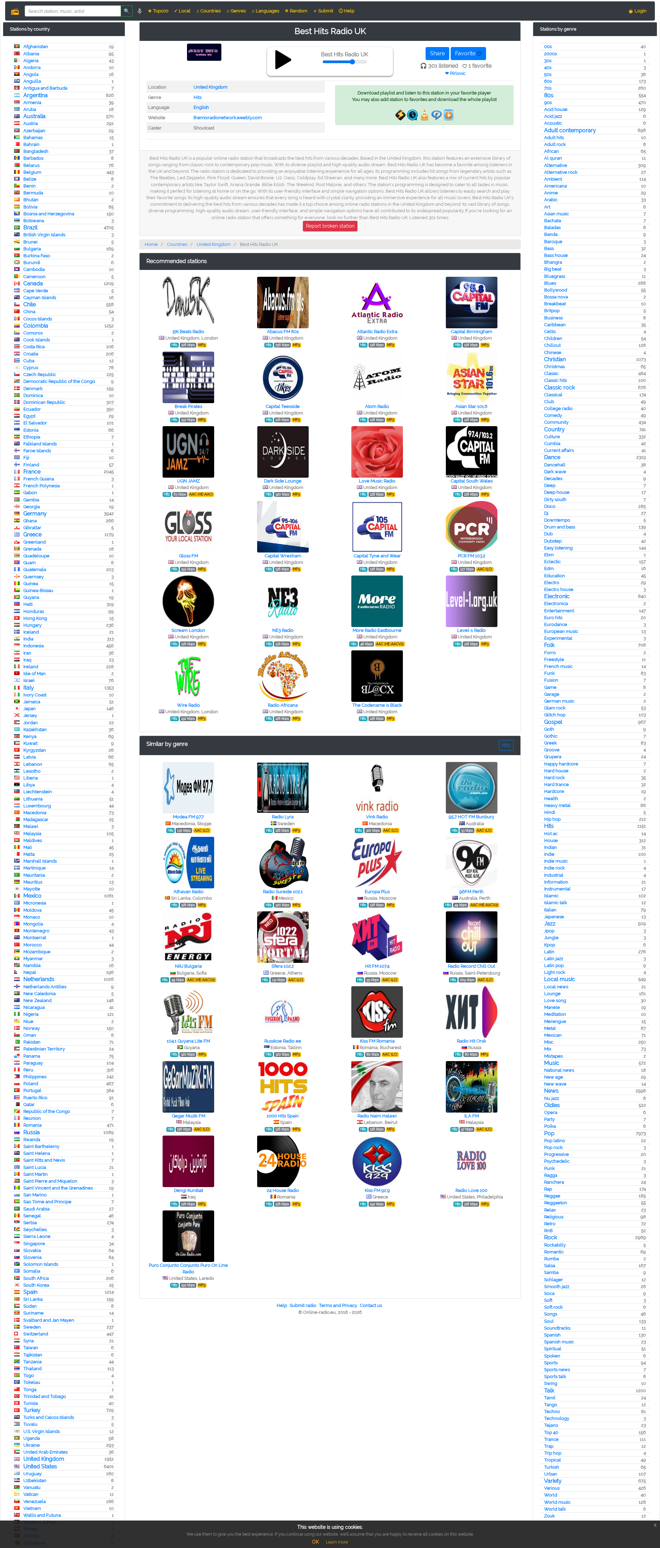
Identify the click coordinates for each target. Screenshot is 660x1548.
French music (558, 666)
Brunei (30, 241)
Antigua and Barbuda (45, 88)
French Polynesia (41, 485)
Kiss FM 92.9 (377, 1190)
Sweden (32, 1327)
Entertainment (559, 610)
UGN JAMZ (188, 480)
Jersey (30, 715)
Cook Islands (36, 339)
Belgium (32, 172)
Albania (31, 53)
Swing (550, 1383)
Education (554, 575)
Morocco (32, 944)
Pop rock (553, 1147)
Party (549, 1119)
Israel (29, 680)
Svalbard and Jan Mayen (48, 1320)
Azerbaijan (34, 130)
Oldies (552, 1105)
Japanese (554, 916)
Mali (27, 847)
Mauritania (34, 875)
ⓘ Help (346, 10)
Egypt (29, 416)
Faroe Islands (37, 450)
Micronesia (34, 903)
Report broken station (330, 226)
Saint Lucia (34, 1167)
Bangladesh (35, 151)
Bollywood (555, 290)
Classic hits (555, 380)
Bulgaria (32, 248)
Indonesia (33, 645)
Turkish (551, 1467)
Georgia (31, 506)
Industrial (553, 875)
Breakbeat (555, 303)
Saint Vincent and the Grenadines (58, 1188)
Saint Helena (36, 1153)
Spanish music (559, 1341)
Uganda (31, 1438)
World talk (555, 1509)
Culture (552, 436)
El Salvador (35, 422)
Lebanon (32, 764)
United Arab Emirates (45, 1452)
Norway (31, 1028)
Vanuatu (32, 1487)
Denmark (33, 388)
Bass (549, 248)
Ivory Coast (34, 694)
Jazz (550, 923)
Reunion (32, 1118)
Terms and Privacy (338, 1305)
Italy (28, 687)
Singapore (34, 1243)
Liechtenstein (37, 791)
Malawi (30, 826)
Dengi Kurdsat (188, 1190)
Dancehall (554, 464)
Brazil (30, 227)
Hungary (32, 625)
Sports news (557, 1369)
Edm (549, 568)
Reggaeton (555, 1202)
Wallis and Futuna (42, 1515)
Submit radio (303, 1305)
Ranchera (554, 1182)
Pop (549, 1133)
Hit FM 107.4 (377, 966)
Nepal (29, 972)
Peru (28, 1069)
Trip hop (552, 1453)
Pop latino (554, 1140)
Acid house (556, 109)
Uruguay (32, 1473)
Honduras (33, 611)
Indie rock (554, 867)
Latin (549, 951)
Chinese (552, 352)
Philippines (34, 1076)
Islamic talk (555, 902)
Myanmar (33, 958)
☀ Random (296, 10)
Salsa (549, 1265)
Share (437, 53)
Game (550, 687)
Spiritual (552, 1348)
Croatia (30, 353)
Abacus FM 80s (283, 331)
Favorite (466, 53)
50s (547, 74)
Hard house (556, 770)
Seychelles (35, 1229)
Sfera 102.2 (283, 966)
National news (559, 1070)
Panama (31, 1056)
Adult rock (555, 144)
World (550, 1495)
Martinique (34, 867)
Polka (550, 1126)
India (28, 638)
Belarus (31, 165)
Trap (548, 1446)
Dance (552, 457)
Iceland (31, 632)
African (551, 151)
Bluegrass (554, 276)
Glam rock (554, 707)
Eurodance (555, 624)
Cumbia (552, 443)
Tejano (551, 1425)
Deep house (557, 492)
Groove (552, 749)
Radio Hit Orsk (471, 1041)
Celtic (550, 331)
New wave (555, 1083)
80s (548, 95)
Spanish (552, 1335)
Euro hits (553, 617)
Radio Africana (283, 705)
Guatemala (34, 569)
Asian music (556, 213)
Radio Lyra (283, 816)
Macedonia (34, 812)
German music (559, 701)
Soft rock (553, 1307)
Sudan (30, 1306)
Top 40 (551, 1432)
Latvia (29, 757)
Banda (551, 234)
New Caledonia (39, 993)
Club (549, 401)
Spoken (552, 1355)
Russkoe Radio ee (282, 1041)
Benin (29, 186)
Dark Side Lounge (282, 480)
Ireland (30, 666)
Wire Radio (188, 705)
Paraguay (33, 1063)
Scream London (188, 630)
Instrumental (557, 888)
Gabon (30, 492)
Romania (32, 1125)
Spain (30, 1292)
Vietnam (32, 1508)
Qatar (29, 1104)
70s (547, 88)
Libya (29, 784)
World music (557, 1502)
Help (282, 1305)
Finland (31, 464)
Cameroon (34, 276)
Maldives (32, 840)
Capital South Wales (472, 480)
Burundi (31, 262)
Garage (551, 694)
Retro (550, 1223)
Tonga (29, 1389)
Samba (551, 1272)
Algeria (30, 60)
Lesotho (32, 771)
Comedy (553, 415)
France (32, 471)
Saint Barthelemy (41, 1146)
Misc (548, 1042)
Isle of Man (34, 673)
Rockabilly (555, 1245)
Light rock (554, 972)
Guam (29, 562)
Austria (30, 123)
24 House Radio (283, 1190)
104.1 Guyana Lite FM (188, 1041)
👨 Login (637, 10)
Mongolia (33, 923)
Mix (547, 1048)
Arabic (551, 199)
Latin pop (554, 965)
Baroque (553, 241)
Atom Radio (377, 406)
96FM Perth (471, 891)
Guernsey (33, 576)
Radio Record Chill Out (471, 966)
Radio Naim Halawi (377, 1115)
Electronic (557, 596)
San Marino (35, 1194)
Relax (550, 1210)
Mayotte (31, 888)
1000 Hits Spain (283, 1115)
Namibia (32, 965)
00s (548, 46)
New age (553, 1077)
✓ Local (182, 10)
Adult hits (554, 137)
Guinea (30, 583)
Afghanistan (35, 46)
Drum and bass (559, 527)
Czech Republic (39, 374)
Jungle (551, 937)
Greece (32, 534)
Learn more (337, 1542)
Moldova (32, 910)
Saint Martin (35, 1174)
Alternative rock (561, 172)
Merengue (555, 1021)
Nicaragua (34, 1007)
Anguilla (32, 81)
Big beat (552, 269)
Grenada (32, 548)
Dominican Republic (44, 402)
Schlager (553, 1279)
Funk (549, 673)
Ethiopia (31, 437)
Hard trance (556, 784)
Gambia (31, 499)
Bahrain (31, 144)
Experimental (558, 638)
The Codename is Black (377, 705)
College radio (558, 408)
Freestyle (554, 659)
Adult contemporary (570, 130)
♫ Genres (236, 10)
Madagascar (35, 819)
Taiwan (30, 1347)
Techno (552, 1411)
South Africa (36, 1278)
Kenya (29, 736)
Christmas (554, 366)
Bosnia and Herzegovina (48, 213)
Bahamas (33, 137)
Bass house (556, 255)
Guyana (31, 597)
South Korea (36, 1285)
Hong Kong (35, 618)
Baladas (552, 227)
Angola (30, 74)
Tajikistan (32, 1354)
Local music (559, 979)
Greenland (34, 542)
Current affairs (559, 450)
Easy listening (558, 547)
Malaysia (32, 833)
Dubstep (553, 541)
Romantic (554, 1251)
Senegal (32, 1215)
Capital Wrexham (283, 555)
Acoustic (553, 123)
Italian (550, 909)
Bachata (552, 220)
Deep (550, 485)
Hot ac (551, 833)
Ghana (30, 520)
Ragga (550, 1175)
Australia (34, 116)
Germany (35, 513)
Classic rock (559, 387)
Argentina (35, 95)
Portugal (32, 1090)
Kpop (549, 944)
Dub (548, 533)
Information (556, 882)
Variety (553, 1481)
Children (553, 338)
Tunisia (30, 1403)
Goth (549, 729)
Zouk (549, 1515)
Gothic (551, 736)
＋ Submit (323, 10)
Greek (550, 742)
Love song (555, 1000)
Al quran (553, 158)
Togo (28, 1375)
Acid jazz (553, 116)
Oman (29, 1035)
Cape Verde (35, 290)
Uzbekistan (34, 1480)
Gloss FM (188, 555)
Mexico (32, 895)
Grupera (552, 756)
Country (554, 429)
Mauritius (32, 882)
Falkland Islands (40, 443)
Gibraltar (32, 527)
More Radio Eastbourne (377, 630)
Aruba (29, 109)
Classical (553, 394)
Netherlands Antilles (44, 986)
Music (551, 1063)
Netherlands (38, 979)
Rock (550, 1237)
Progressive (556, 1154)
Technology (556, 1418)
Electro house (558, 589)
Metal (550, 1028)
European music (561, 631)
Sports (551, 1362)
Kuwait (30, 743)
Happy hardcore (561, 763)
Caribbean (555, 324)
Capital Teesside (283, 406)
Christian (555, 359)
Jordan (30, 722)
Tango (550, 1404)
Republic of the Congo (46, 1111)
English (201, 107)
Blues (550, 283)
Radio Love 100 (471, 1190)
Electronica (556, 603)
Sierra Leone (37, 1236)
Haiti (28, 604)
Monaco (31, 917)
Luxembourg (37, 805)
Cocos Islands (37, 318)
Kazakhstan (35, 729)
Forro (550, 652)
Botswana (33, 220)
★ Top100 (158, 10)
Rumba (551, 1258)
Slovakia (32, 1250)
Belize (29, 179)
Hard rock (554, 777)
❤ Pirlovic (455, 73)
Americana (555, 186)
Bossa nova (556, 296)
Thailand (32, 1368)
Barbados (33, 158)
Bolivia (30, 206)
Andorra (32, 67)
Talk (549, 1390)
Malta (29, 854)
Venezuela (34, 1501)
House (551, 840)
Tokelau (31, 1382)
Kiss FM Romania (377, 1041)
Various (552, 1488)
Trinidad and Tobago (44, 1396)
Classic (551, 373)
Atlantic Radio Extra (377, 331)
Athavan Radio (189, 891)
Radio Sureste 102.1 (283, 891)
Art (547, 206)
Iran (27, 653)
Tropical (552, 1459)
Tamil (550, 1397)
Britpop (552, 310)
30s (547, 60)
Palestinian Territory (44, 1048)
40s (547, 67)
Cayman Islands (39, 297)
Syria (28, 1340)
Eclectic (552, 561)
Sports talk (555, 1376)
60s (548, 81)
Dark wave (555, 471)
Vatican (30, 1494)
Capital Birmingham (471, 331)
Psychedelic (557, 1161)
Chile (29, 304)
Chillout (552, 345)
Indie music (556, 861)
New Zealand (37, 1000)
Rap (548, 1189)
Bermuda (33, 192)
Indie (549, 854)
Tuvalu (30, 1424)
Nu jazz (551, 1098)
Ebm (549, 554)
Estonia (30, 430)
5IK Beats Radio (188, 331)
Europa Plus (377, 891)
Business (553, 317)
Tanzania (32, 1361)
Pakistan (32, 1042)
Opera (550, 1112)
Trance (551, 1439)
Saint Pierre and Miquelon (50, 1181)
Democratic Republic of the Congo (59, 381)
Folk (549, 645)
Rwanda (31, 1139)
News (551, 1091)
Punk (549, 1168)
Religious (553, 1216)
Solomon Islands (40, 1264)
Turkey (32, 1410)
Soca (549, 1293)
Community (556, 422)
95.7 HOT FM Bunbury (471, 816)
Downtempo (557, 520)
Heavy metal (557, 805)
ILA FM (471, 1115)
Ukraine (31, 1445)
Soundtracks (557, 1328)
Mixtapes (553, 1056)
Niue (28, 1021)
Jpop (549, 930)
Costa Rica (34, 346)
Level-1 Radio (471, 630)
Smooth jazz (556, 1286)
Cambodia (34, 269)
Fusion (551, 680)
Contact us (371, 1305)
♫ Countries (208, 10)
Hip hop (552, 819)
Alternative (555, 165)
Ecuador (32, 409)
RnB (548, 1230)
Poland (30, 1083)
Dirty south (555, 499)
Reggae (552, 1195)
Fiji (26, 457)
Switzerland (35, 1333)
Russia (31, 1132)
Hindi (549, 812)
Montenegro (36, 930)
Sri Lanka (33, 1299)
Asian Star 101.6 (471, 406)
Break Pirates (188, 406)
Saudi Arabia (36, 1208)
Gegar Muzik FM (188, 1115)
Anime (551, 192)
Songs (550, 1314)
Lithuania (33, 798)
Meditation (555, 1014)
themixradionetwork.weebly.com (228, 117)
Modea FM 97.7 (188, 816)
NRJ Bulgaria (188, 966)
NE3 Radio (283, 630)
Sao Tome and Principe (47, 1201)
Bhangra (553, 262)
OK (315, 1542)
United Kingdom (43, 1459)
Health (551, 798)
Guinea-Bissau (38, 590)
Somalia (31, 1271)
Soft (548, 1300)
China (29, 311)
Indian (550, 847)
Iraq (27, 659)
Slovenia (32, 1257)
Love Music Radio (377, 480)
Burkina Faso (36, 255)
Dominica (33, 395)
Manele (552, 1007)
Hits (549, 826)
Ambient (553, 179)
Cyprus (30, 367)
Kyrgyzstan (34, 750)
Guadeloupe (36, 555)
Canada (33, 283)
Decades (553, 478)
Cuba (28, 360)
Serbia (30, 1222)
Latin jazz (553, 958)
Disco (550, 506)
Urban (550, 1474)
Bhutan (30, 199)
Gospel (553, 722)
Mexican (553, 1035)
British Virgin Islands (44, 234)
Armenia (32, 102)
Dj (546, 513)
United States (40, 1466)
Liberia (30, 778)
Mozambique (37, 951)
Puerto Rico (35, 1097)
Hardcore (554, 791)
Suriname (33, 1313)
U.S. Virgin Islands (41, 1431)
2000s (550, 53)
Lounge (552, 993)
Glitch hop (554, 714)
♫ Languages (265, 10)
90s (548, 102)
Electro (551, 582)
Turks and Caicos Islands (48, 1417)
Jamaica (31, 701)
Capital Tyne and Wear (377, 555)
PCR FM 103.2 (471, 555)
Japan (29, 708)
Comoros (33, 332)
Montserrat (34, 937)
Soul (549, 1321)
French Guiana (38, 478)
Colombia (35, 325)
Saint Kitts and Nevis (44, 1160)
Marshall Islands (40, 861)
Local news (556, 986)
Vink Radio (377, 816)
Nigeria (30, 1014)
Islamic (551, 895)
